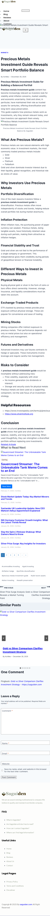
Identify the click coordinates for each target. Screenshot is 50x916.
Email (5, 753)
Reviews (7, 17)
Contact (7, 24)
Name (5, 743)
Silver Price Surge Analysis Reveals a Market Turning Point (12, 593)
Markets (4, 52)
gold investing (28, 566)
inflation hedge (8, 571)
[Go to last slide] (4, 638)
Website (6, 764)
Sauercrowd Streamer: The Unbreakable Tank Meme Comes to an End (24, 467)
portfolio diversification (26, 571)
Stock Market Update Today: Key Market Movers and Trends (25, 498)
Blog (5, 14)
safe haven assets (38, 576)
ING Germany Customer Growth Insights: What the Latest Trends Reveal (24, 521)
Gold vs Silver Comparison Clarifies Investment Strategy (37, 593)
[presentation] (25, 627)
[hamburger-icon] (26, 11)
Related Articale (8, 444)
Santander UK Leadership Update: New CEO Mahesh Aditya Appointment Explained (23, 509)
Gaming (4, 460)
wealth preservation (25, 580)
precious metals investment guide (15, 576)
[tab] (20, 668)
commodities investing (11, 566)
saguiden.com (26, 904)
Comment (7, 711)
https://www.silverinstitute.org (19, 414)
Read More (6, 486)
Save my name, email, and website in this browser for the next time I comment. (25, 770)
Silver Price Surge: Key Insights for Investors (23, 543)
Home (6, 11)
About (6, 20)
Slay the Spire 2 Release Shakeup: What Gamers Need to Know (21, 533)
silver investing (8, 580)
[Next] (46, 638)
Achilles (6, 77)
